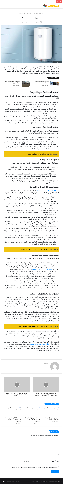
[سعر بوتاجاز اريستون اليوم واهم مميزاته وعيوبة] (25, 84)
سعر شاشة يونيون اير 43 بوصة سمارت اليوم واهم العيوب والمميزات (32, 419)
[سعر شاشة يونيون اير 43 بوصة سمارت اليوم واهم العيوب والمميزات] (31, 411)
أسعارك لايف (35, 481)
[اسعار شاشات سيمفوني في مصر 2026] (54, 84)
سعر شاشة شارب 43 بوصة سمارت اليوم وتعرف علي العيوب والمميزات (12, 419)
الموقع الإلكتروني (26, 461)
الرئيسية (41, 13)
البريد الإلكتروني (55, 461)
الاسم (57, 454)
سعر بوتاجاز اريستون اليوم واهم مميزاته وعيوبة (12, 82)
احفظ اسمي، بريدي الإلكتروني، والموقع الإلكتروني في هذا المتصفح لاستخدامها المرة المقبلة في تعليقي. (35, 467)
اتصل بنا (3, 481)
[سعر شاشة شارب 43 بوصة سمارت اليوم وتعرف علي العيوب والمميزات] (12, 411)
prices (37, 22)
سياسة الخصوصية (10, 481)
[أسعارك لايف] (51, 5)
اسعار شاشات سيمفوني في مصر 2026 (42, 82)
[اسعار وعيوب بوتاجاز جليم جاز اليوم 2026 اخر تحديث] (50, 411)
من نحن (17, 481)
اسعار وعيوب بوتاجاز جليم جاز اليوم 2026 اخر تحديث (52, 419)
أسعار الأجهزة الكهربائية (32, 13)
